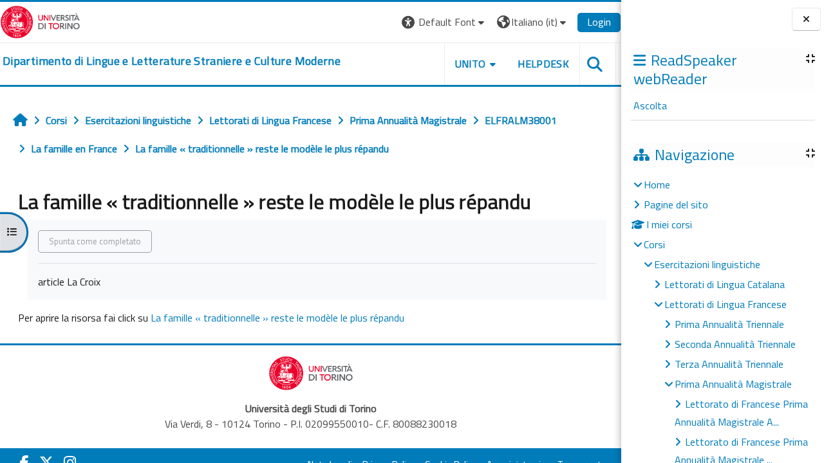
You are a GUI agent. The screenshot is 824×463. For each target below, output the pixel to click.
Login (599, 22)
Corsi (654, 244)
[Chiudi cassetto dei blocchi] (806, 20)
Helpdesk (543, 63)
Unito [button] (470, 63)
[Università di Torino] (40, 20)
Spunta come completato (95, 241)
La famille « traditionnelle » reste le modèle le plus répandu (277, 317)
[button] (444, 22)
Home (657, 184)
